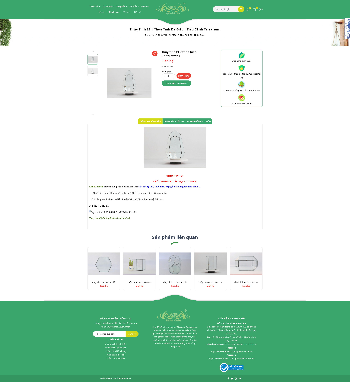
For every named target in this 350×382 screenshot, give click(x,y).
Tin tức (126, 12)
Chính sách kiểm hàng (116, 351)
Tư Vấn (133, 6)
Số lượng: (166, 71)
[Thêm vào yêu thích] (155, 53)
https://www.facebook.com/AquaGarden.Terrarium (231, 358)
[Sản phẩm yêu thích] (247, 9)
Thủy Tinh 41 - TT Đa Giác (211, 282)
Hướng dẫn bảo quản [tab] (199, 121)
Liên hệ (137, 12)
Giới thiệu (107, 6)
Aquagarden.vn (125, 378)
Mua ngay (183, 75)
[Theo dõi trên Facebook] (228, 378)
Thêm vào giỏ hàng (176, 83)
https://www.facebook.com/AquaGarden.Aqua (231, 351)
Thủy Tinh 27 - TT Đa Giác (104, 282)
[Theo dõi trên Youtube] (239, 378)
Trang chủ (93, 6)
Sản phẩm (120, 6)
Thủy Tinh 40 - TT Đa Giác (246, 282)
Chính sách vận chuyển (115, 347)
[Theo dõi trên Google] (236, 378)
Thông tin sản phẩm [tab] (150, 121)
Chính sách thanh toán (115, 344)
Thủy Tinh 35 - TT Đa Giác (175, 282)
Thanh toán (114, 12)
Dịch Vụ (144, 6)
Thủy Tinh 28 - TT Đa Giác (139, 282)
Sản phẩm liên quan (175, 237)
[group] (129, 83)
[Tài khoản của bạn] (260, 9)
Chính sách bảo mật (116, 358)
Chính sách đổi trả (115, 354)
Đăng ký (132, 333)
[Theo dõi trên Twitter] (232, 378)
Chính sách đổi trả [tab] (174, 121)
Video (101, 12)
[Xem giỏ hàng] (254, 9)
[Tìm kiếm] (241, 9)
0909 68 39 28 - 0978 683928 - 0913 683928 (236, 344)
